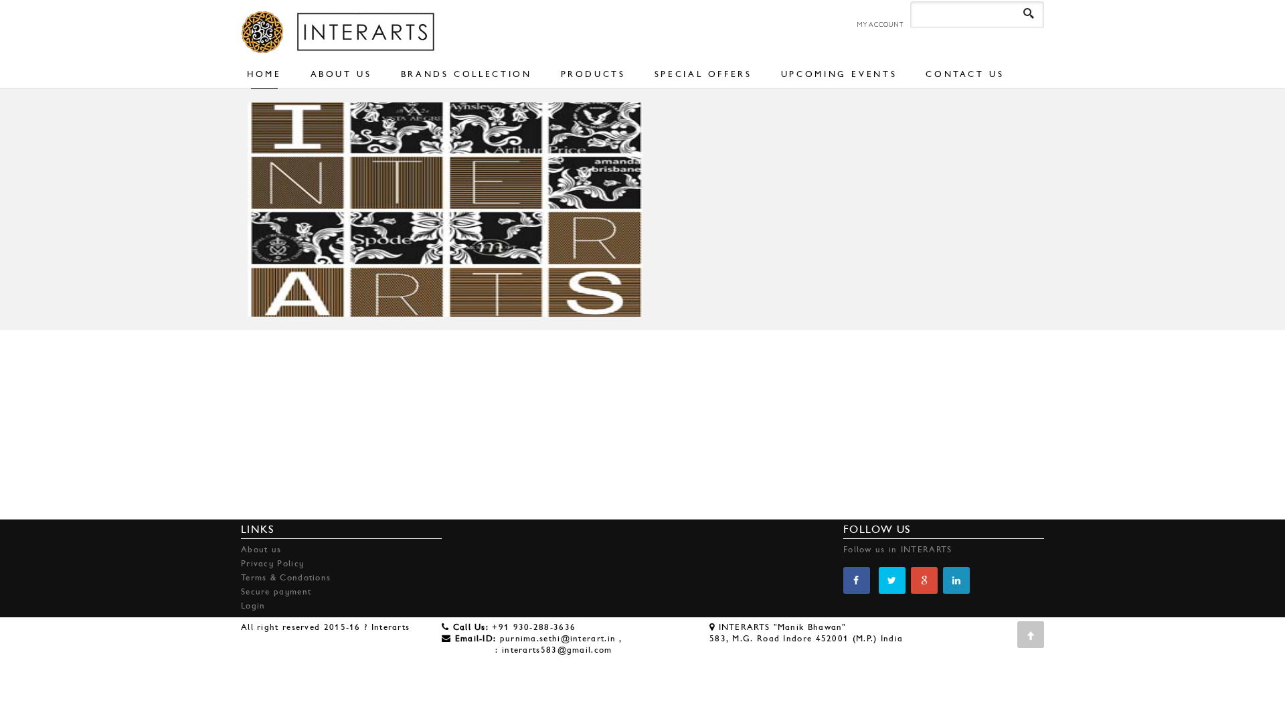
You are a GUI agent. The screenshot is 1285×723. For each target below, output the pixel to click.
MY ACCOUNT (880, 24)
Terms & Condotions (286, 577)
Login (253, 605)
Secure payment (276, 591)
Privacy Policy (272, 563)
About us (261, 549)
